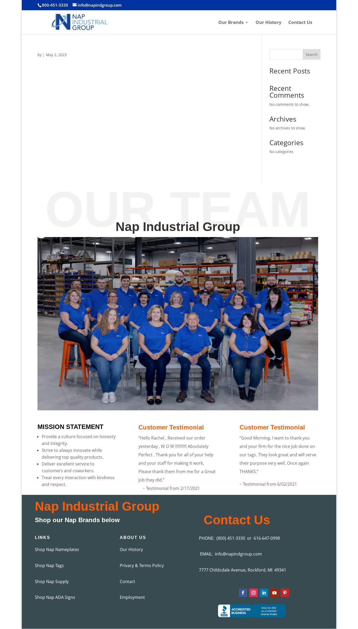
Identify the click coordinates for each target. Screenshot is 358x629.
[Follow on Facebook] (243, 593)
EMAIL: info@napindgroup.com (230, 554)
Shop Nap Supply (52, 581)
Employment (132, 597)
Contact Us (300, 22)
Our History (268, 22)
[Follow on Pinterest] (285, 593)
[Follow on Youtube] (274, 593)
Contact (127, 581)
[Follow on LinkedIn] (264, 593)
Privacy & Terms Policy (142, 565)
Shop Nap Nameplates (57, 549)
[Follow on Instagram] (253, 593)
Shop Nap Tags (49, 565)
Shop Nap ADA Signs (55, 597)
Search (312, 54)
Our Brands (230, 22)
